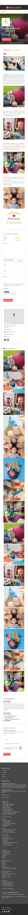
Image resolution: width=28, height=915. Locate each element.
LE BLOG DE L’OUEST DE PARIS (7, 888)
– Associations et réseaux (7, 881)
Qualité (5, 238)
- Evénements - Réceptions (7, 838)
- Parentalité (4, 825)
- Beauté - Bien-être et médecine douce (10, 842)
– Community (4, 855)
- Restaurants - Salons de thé (8, 814)
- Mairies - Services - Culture (7, 831)
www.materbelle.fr (9, 334)
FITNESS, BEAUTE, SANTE (6, 860)
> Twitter (3, 774)
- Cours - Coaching (5, 836)
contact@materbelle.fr (10, 331)
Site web (5, 276)
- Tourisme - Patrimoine (6, 810)
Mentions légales (5, 797)
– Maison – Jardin (5, 872)
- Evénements (5, 802)
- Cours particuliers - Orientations (8, 823)
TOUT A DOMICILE (5, 834)
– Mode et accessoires (6, 876)
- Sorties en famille (6, 806)
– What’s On (4, 857)
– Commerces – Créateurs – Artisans (9, 873)
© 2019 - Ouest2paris (6, 907)
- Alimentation (5, 841)
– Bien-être (4, 862)
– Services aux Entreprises (7, 884)
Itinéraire (7, 336)
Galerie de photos (9, 348)
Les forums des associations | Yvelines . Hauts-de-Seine (13, 894)
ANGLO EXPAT (4, 850)
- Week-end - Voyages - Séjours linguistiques (11, 811)
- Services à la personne (7, 843)
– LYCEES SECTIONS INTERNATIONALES (11, 719)
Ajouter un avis (6, 39)
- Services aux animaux (6, 845)
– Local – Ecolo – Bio (5, 875)
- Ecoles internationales (6, 820)
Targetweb (9, 909)
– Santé (3, 865)
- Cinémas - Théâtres (6, 807)
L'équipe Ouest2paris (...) (7, 790)
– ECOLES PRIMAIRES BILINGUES (9, 716)
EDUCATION (4, 819)
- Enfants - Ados (5, 837)
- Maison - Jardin (5, 840)
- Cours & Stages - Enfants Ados (8, 804)
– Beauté (3, 864)
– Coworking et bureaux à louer (8, 885)
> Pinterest (4, 776)
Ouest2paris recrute (6, 795)
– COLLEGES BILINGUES (8, 717)
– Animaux (4, 877)
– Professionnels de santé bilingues (9, 868)
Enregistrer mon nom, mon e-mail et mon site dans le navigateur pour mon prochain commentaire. (14, 284)
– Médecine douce (5, 867)
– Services (4, 856)
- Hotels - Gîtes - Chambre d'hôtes (8, 832)
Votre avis (5, 243)
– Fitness (3, 863)
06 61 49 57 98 (8, 329)
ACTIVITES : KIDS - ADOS (6, 816)
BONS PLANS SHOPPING (6, 871)
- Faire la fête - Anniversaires (8, 809)
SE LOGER (3, 828)
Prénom (5, 265)
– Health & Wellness (6, 852)
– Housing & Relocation (6, 854)
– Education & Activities (6, 851)
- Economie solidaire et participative (9, 813)
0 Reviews (12, 35)
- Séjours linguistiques (6, 824)
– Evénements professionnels (7, 883)
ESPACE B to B (4, 880)
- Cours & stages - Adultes (7, 805)
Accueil (4, 236)
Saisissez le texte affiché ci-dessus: (10, 293)
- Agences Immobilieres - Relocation (9, 829)
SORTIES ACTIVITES (5, 801)
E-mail (4, 270)
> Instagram (4, 772)
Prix (4, 240)
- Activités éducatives (6, 822)
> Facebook (4, 770)
